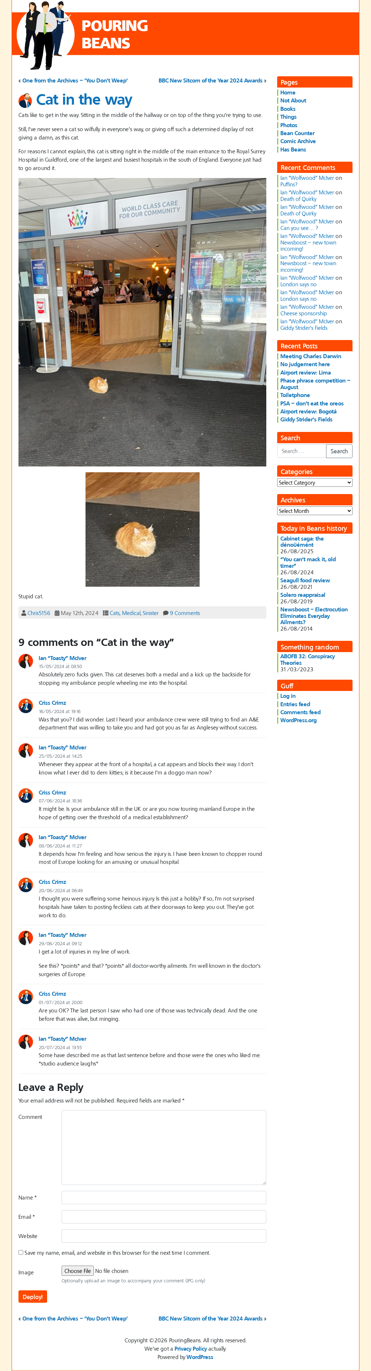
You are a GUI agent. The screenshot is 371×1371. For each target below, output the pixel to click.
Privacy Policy (191, 1348)
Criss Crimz (52, 702)
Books (288, 108)
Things (288, 116)
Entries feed (295, 704)
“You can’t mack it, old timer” (308, 562)
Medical (131, 612)
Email (26, 1216)
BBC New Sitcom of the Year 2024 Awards (211, 80)
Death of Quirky (298, 198)
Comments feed (300, 712)
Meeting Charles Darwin (310, 356)
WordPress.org (298, 720)
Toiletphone (295, 395)
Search (339, 451)
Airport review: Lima (305, 372)
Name (27, 1197)
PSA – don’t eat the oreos (312, 403)
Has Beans (293, 149)
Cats (115, 612)
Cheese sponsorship (303, 313)
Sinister (151, 612)
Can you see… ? (299, 227)
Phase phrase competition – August (315, 384)
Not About (293, 100)
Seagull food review (305, 580)
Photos (288, 125)
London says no (298, 284)
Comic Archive (298, 141)
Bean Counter (297, 133)
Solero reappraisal (302, 594)
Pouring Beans (115, 34)
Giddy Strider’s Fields (304, 327)
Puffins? (288, 184)
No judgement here (305, 364)
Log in (288, 695)
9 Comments (185, 612)
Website (27, 1235)
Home (288, 92)
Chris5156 (39, 612)
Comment (30, 1116)
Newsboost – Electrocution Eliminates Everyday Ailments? (314, 616)
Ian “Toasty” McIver (62, 658)
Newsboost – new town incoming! (308, 245)
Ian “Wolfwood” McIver (307, 177)
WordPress (200, 1356)
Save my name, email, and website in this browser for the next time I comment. (117, 1252)
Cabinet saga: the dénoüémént (302, 542)
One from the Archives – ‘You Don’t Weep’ (75, 80)
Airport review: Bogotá (308, 411)
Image (26, 1272)
